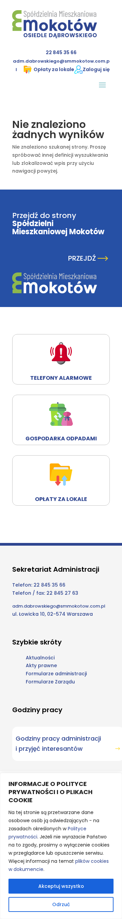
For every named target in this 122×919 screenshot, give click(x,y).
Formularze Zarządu (50, 681)
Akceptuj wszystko (61, 886)
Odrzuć (61, 904)
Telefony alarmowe (61, 378)
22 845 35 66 (61, 52)
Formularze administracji (56, 673)
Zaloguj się (96, 69)
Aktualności (40, 657)
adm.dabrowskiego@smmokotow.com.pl (58, 606)
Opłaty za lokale (54, 69)
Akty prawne (41, 665)
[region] (61, 846)
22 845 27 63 (62, 593)
